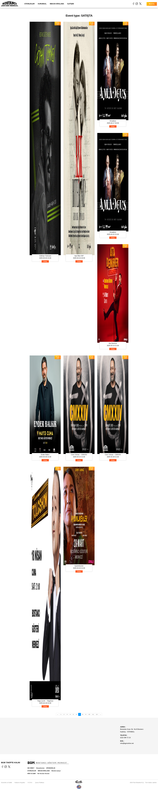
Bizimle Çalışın (56, 770)
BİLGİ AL (152, 4)
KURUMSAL (42, 4)
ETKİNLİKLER (30, 4)
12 (97, 714)
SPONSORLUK (50, 768)
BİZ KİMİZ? (31, 768)
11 (93, 714)
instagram (137, 3)
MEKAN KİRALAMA (57, 4)
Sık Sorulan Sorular (43, 773)
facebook (133, 3)
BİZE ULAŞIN (32, 773)
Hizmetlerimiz (40, 768)
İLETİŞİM (70, 4)
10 (89, 714)
